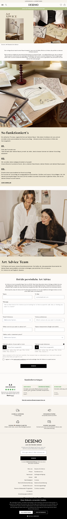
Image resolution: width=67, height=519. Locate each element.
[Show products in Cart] (64, 5)
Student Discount (28, 485)
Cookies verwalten (39, 488)
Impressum (30, 474)
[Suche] (6, 5)
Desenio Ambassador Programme (23, 488)
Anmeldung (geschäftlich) (25, 494)
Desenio (3, 44)
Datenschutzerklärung (31, 462)
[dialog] (33, 508)
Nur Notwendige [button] (41, 512)
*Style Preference (8, 317)
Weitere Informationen (33, 509)
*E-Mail (37, 294)
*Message (5, 302)
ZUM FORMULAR (6, 182)
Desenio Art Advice (13, 44)
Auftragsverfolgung (39, 474)
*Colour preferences (41, 317)
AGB (35, 477)
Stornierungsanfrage (40, 485)
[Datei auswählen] (5, 347)
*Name (5, 294)
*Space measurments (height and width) (47, 326)
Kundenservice (38, 471)
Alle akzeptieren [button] (26, 512)
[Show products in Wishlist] (61, 5)
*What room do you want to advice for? (14, 326)
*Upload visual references (42, 344)
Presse (31, 471)
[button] (33, 516)
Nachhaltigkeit (29, 480)
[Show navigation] (2, 5)
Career (31, 477)
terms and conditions (19, 359)
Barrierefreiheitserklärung (25, 483)
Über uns (30, 469)
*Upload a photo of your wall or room (14, 344)
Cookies (36, 480)
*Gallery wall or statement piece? (12, 334)
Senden (33, 458)
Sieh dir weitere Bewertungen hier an (33, 400)
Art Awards (30, 491)
